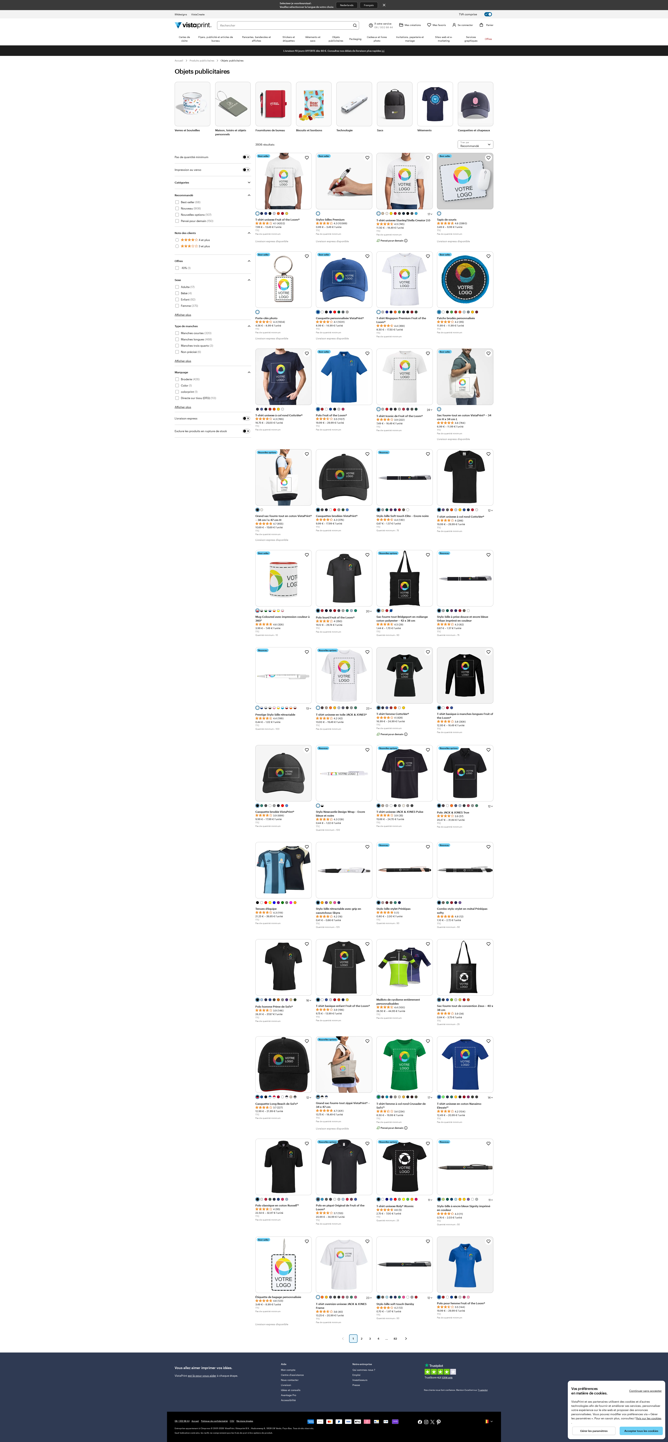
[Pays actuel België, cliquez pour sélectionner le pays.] (488, 1421)
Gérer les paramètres (594, 1430)
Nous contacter (290, 1379)
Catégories (182, 182)
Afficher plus (183, 314)
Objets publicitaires (232, 60)
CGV (232, 1421)
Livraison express (186, 418)
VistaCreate (198, 14)
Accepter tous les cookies (641, 1430)
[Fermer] (384, 5)
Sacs (380, 130)
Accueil (179, 60)
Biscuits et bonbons (309, 130)
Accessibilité (288, 1400)
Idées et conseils (290, 1390)
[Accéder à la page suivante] (406, 1338)
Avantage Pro (288, 1395)
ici (383, 50)
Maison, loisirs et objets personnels (230, 132)
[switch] (478, 14)
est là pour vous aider (202, 1375)
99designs (181, 14)
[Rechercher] (354, 25)
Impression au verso (188, 169)
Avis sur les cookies (648, 1418)
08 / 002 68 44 (182, 1421)
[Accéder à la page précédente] (343, 1338)
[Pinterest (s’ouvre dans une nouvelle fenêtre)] (439, 1422)
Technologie (344, 130)
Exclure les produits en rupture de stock (201, 431)
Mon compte (288, 1369)
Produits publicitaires (202, 60)
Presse (356, 1384)
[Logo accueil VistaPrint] (193, 25)
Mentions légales (244, 1421)
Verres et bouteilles (187, 130)
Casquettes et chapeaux (474, 130)
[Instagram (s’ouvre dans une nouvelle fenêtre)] (426, 1422)
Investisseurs (359, 1379)
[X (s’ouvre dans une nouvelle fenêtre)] (432, 1422)
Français (369, 5)
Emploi (356, 1374)
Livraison (286, 1384)
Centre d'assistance (292, 1374)
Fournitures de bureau (270, 130)
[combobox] (285, 25)
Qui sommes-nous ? (363, 1369)
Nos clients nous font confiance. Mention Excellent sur (456, 1390)
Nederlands (346, 5)
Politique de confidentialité (214, 1421)
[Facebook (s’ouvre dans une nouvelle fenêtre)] (420, 1422)
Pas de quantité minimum (191, 157)
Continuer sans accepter (645, 1390)
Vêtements (424, 130)
